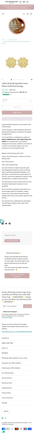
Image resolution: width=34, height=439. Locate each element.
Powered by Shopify (7, 424)
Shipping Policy (7, 388)
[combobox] (17, 101)
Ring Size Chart (7, 383)
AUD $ (6, 411)
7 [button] (22, 79)
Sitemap (4, 403)
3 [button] (15, 79)
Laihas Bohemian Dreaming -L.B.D (21, 422)
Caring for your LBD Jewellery (11, 363)
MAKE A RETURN (7, 343)
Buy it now (17, 112)
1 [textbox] (3, 102)
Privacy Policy (6, 393)
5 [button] (18, 79)
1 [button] (11, 79)
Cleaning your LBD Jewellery (11, 368)
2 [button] (13, 79)
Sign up (27, 306)
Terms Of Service (7, 398)
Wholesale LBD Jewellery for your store (14, 358)
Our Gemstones (7, 378)
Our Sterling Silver (8, 373)
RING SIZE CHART (12, 241)
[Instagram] (4, 418)
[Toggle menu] (3, 13)
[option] (17, 62)
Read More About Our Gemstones (17, 276)
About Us (5, 348)
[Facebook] (1, 418)
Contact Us (5, 338)
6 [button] (20, 79)
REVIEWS (5, 353)
